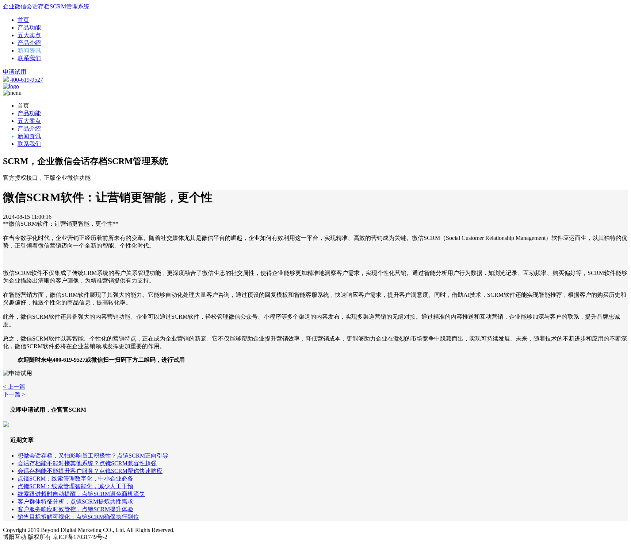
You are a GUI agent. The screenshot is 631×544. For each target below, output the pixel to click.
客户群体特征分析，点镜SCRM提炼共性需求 (75, 501)
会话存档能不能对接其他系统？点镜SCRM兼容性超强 (87, 463)
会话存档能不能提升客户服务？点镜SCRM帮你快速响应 (90, 471)
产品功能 (29, 27)
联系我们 (29, 58)
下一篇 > (14, 394)
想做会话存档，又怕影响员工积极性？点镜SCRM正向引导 (93, 455)
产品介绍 (29, 43)
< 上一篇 (14, 387)
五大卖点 (29, 35)
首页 (23, 20)
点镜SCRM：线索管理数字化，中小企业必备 (75, 478)
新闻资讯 (29, 50)
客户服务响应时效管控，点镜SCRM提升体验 (75, 509)
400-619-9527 (26, 80)
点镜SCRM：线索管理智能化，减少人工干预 (75, 486)
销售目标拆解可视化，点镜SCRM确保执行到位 (78, 517)
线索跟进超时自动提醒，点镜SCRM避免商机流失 (81, 494)
